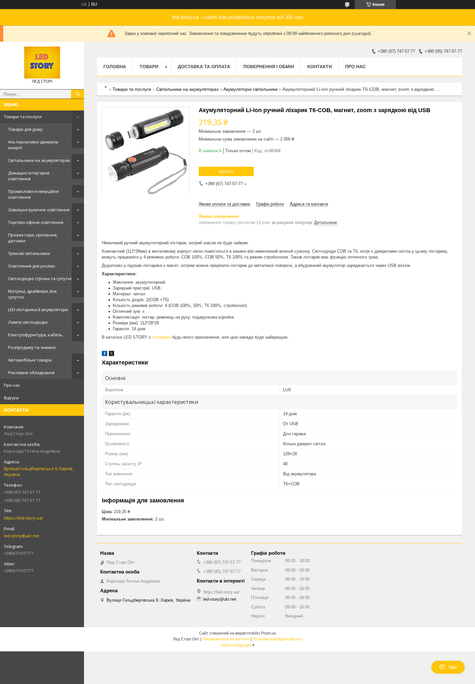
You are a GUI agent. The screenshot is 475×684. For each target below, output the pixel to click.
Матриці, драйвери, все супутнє (32, 294)
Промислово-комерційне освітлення (33, 194)
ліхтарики (161, 337)
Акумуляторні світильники (250, 89)
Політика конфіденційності (277, 639)
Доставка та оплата (204, 66)
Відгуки (11, 398)
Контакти (319, 66)
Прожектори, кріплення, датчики (33, 238)
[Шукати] (77, 94)
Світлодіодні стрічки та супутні (39, 278)
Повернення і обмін (268, 66)
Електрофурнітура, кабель (35, 335)
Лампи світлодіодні (28, 322)
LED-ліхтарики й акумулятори (38, 309)
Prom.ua (268, 633)
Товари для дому (25, 129)
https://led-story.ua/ (23, 518)
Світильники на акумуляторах (39, 160)
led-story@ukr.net (21, 536)
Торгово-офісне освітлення (35, 222)
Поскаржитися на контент (226, 639)
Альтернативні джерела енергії (33, 145)
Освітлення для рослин (31, 266)
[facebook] (104, 354)
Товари (149, 66)
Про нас (12, 385)
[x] (111, 354)
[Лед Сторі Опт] (42, 63)
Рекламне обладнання (31, 372)
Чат (453, 667)
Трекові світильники (29, 253)
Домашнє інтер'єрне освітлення (29, 176)
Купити (226, 171)
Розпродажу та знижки (32, 347)
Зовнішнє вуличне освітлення (38, 210)
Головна (114, 66)
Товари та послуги (23, 117)
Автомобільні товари (30, 360)
